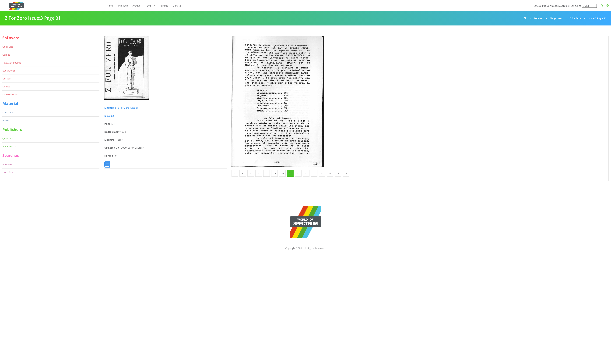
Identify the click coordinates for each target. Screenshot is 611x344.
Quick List (7, 46)
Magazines (556, 18)
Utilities (6, 78)
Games (6, 54)
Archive (136, 5)
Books (5, 120)
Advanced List (10, 146)
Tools (148, 5)
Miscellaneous (10, 94)
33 (306, 173)
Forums (164, 5)
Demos (6, 86)
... (266, 173)
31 (290, 173)
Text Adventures (11, 62)
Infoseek (123, 5)
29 (274, 173)
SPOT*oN (7, 172)
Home (110, 5)
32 (298, 173)
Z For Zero (575, 18)
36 (330, 173)
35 (322, 173)
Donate (177, 5)
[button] (607, 5)
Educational (8, 70)
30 (282, 173)
